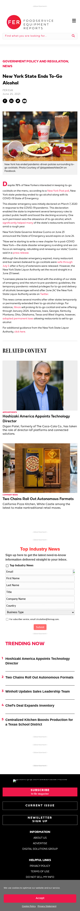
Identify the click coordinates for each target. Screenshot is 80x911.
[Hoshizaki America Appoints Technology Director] (40, 385)
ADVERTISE (40, 843)
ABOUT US (40, 838)
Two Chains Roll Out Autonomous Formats (38, 499)
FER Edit (8, 90)
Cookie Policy (29, 906)
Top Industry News (21, 565)
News (7, 66)
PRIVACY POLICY (40, 866)
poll (66, 191)
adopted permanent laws (18, 318)
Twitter (44, 294)
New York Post (55, 191)
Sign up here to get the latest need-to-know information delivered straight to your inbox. (36, 557)
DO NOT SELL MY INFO (40, 877)
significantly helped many (18, 223)
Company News (10, 495)
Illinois (17, 307)
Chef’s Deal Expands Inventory (29, 705)
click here (19, 331)
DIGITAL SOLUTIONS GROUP (40, 849)
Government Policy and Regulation (35, 61)
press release (21, 253)
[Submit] (73, 36)
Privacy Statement (47, 906)
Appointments (10, 412)
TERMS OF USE (40, 871)
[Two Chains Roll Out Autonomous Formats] (40, 468)
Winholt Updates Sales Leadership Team (37, 691)
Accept (40, 898)
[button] (40, 792)
